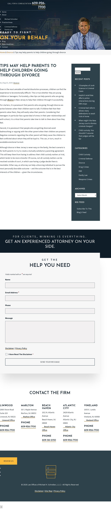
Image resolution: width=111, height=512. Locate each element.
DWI (80, 171)
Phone (8, 305)
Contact (5, 47)
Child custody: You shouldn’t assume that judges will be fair (86, 134)
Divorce (16, 83)
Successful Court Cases (10, 36)
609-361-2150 (49, 440)
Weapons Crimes (85, 179)
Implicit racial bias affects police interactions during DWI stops (87, 99)
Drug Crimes (84, 167)
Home (4, 12)
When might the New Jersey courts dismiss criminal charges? (87, 123)
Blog (4, 41)
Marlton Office (29, 416)
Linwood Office (8, 420)
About (4, 15)
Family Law (9, 29)
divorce (10, 100)
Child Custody (84, 154)
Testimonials (7, 38)
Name (7, 279)
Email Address (12, 292)
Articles (5, 33)
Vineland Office (92, 420)
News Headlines (8, 44)
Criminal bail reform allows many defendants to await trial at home (87, 112)
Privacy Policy (21, 348)
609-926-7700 (7, 430)
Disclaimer (9, 348)
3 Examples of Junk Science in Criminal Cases (86, 88)
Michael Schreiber (11, 19)
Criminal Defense (11, 27)
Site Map (48, 491)
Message (9, 318)
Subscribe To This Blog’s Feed (84, 210)
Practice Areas (7, 22)
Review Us (8, 461)
